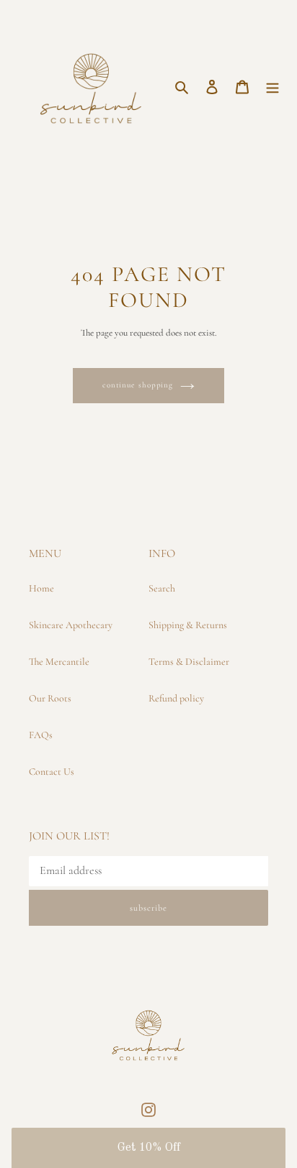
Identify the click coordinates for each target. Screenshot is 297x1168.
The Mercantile (59, 662)
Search (161, 588)
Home (41, 588)
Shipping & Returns (187, 625)
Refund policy (176, 698)
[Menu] (272, 85)
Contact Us (51, 771)
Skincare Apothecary (70, 625)
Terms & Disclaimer (188, 662)
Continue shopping (137, 385)
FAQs (41, 735)
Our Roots (50, 698)
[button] (148, 1148)
